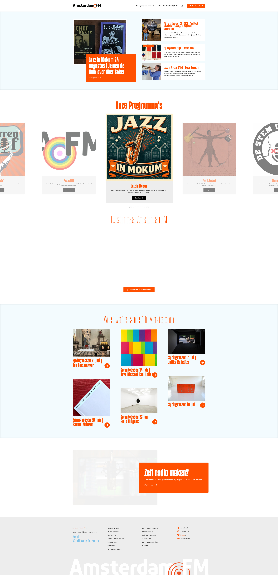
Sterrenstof (112, 546)
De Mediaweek (113, 528)
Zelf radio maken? (149, 535)
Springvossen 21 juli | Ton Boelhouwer (87, 363)
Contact (145, 546)
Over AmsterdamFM (166, 6)
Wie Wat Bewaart (114, 549)
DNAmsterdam (113, 532)
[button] (182, 6)
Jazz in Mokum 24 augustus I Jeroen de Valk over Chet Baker (106, 66)
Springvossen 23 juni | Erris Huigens (136, 419)
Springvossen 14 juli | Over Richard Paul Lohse (137, 372)
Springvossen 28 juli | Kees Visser (179, 48)
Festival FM (112, 535)
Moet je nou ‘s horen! (116, 539)
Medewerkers (147, 532)
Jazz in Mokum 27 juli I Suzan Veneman (181, 67)
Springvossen (148, 46)
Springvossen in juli (181, 405)
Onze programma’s (143, 6)
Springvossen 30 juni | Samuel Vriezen (88, 422)
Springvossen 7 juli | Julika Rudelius (182, 360)
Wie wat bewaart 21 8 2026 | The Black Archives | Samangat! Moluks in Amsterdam (181, 26)
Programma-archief (150, 542)
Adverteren (146, 539)
